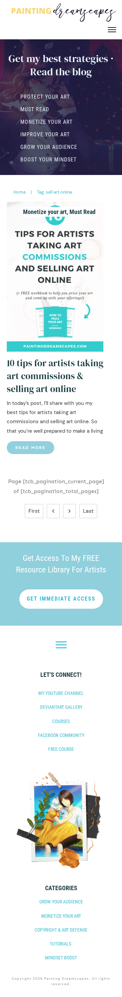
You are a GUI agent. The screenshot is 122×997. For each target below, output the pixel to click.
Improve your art (45, 134)
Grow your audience (48, 147)
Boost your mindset (48, 159)
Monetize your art (46, 122)
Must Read (34, 109)
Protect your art (45, 97)
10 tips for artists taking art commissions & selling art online (55, 376)
